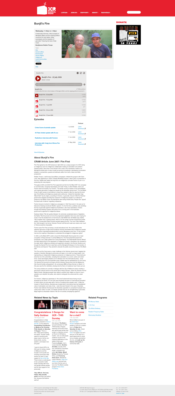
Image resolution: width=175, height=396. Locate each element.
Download (81, 128)
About (95, 12)
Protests (38, 61)
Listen (64, 12)
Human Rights (40, 55)
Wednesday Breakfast (94, 315)
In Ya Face (91, 305)
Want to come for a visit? (77, 313)
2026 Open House (74, 322)
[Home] (46, 8)
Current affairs (40, 52)
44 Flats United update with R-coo (46, 133)
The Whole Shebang (94, 308)
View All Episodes (39, 152)
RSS (37, 67)
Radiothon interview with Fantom (46, 138)
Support (84, 12)
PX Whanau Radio (93, 301)
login (123, 393)
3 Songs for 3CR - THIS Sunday (58, 315)
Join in (74, 12)
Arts (37, 50)
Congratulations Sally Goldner (42, 313)
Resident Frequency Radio (96, 312)
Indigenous (39, 57)
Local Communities (41, 59)
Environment (39, 54)
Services (105, 12)
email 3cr (118, 393)
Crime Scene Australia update (45, 127)
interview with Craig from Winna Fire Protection (47, 144)
